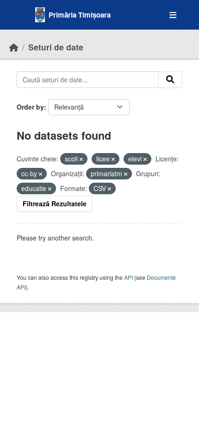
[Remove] (81, 159)
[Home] (14, 47)
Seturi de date (55, 47)
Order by (30, 106)
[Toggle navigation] (172, 15)
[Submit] (170, 79)
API (128, 277)
